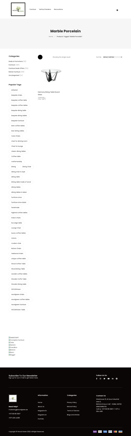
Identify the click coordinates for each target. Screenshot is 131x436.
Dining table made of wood (21, 182)
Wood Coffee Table (18, 264)
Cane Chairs (15, 136)
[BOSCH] (12, 350)
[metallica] (13, 347)
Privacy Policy (72, 402)
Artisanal (14, 90)
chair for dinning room (19, 141)
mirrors (13, 238)
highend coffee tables (19, 213)
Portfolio (41, 419)
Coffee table (16, 156)
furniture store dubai (18, 202)
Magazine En (42, 411)
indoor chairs (16, 218)
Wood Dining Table (18, 269)
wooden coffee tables (19, 274)
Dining (13, 167)
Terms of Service (73, 411)
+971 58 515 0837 (14, 414)
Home (51, 37)
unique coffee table (18, 259)
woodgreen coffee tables (20, 299)
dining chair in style (18, 172)
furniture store (16, 197)
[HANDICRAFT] (14, 338)
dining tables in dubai (19, 192)
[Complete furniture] (16, 340)
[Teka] (11, 342)
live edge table (16, 223)
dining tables (15, 187)
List (46, 57)
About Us (41, 407)
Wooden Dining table (18, 284)
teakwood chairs (17, 253)
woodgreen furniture (18, 305)
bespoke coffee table (19, 100)
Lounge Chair (16, 228)
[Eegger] (12, 355)
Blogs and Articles (73, 415)
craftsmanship (16, 161)
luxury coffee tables (18, 233)
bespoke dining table (18, 110)
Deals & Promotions (16, 61)
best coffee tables (18, 126)
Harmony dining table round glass (49, 93)
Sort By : (99, 57)
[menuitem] (33, 9)
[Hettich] (12, 345)
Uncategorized (14, 75)
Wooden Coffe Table (18, 279)
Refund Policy (72, 407)
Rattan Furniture (14, 72)
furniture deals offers (16, 68)
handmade (15, 207)
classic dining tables (18, 151)
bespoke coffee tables (19, 105)
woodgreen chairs (17, 294)
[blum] (11, 352)
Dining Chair (27, 167)
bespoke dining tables (19, 116)
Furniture (12, 65)
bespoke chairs (16, 95)
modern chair (16, 243)
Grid (40, 57)
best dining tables (17, 131)
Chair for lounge (17, 146)
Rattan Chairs (16, 248)
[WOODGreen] (18, 9)
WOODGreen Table (18, 310)
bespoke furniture (17, 121)
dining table (15, 177)
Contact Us (101, 396)
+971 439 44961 (14, 418)
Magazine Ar (42, 415)
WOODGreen (16, 289)
